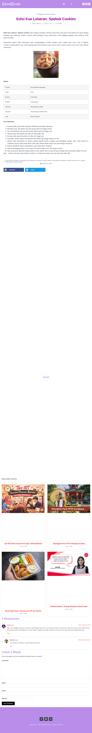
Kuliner (53, 14)
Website (4, 698)
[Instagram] (89, 4)
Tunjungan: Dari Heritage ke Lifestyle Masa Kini (65, 364)
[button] (63, 4)
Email (4, 690)
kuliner (69, 160)
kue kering (22, 160)
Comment (5, 660)
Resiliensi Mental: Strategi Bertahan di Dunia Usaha (68, 606)
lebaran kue (76, 160)
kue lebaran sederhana (59, 160)
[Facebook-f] (83, 4)
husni (9, 625)
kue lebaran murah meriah (43, 160)
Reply (8, 633)
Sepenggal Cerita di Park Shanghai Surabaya (69, 543)
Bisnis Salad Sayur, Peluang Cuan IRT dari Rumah (23, 611)
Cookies (47, 14)
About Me (46, 230)
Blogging (41, 14)
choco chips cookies (12, 160)
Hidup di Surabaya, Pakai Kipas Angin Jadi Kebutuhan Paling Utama (34, 364)
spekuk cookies (18, 162)
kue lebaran (30, 160)
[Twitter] (86, 4)
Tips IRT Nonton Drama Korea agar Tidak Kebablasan (34, 330)
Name (4, 683)
